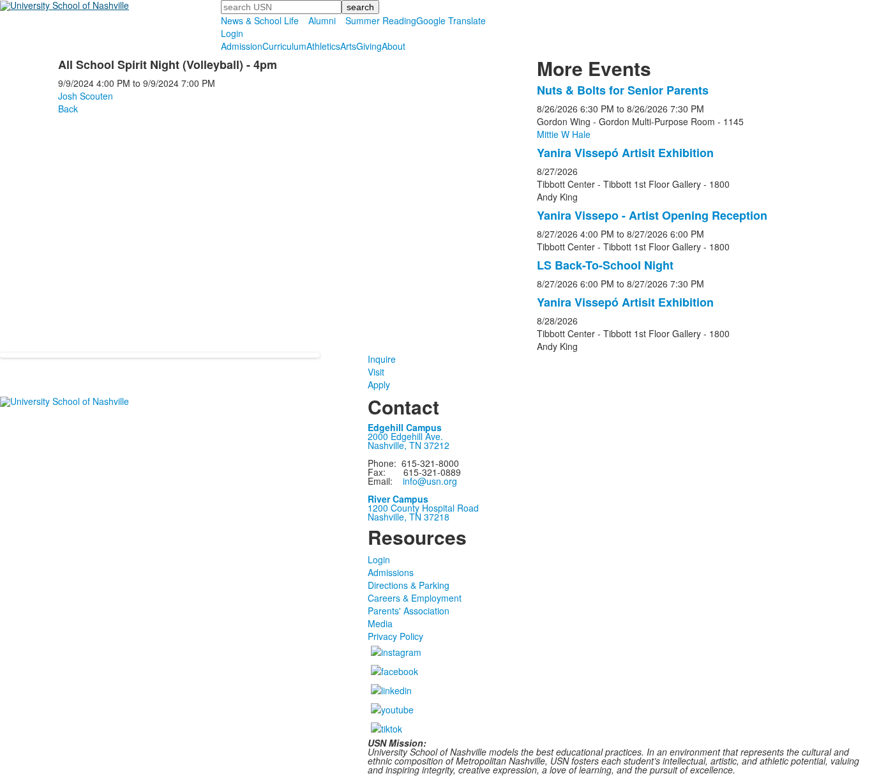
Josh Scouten (85, 95)
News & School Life (260, 20)
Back (68, 108)
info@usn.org (430, 481)
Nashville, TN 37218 (408, 516)
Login (232, 33)
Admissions (391, 572)
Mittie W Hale (563, 134)
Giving (369, 46)
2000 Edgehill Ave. (405, 436)
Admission (241, 46)
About (393, 46)
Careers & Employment (415, 597)
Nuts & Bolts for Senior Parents (623, 90)
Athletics (323, 46)
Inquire (382, 359)
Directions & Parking (408, 585)
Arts (348, 46)
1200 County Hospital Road (423, 507)
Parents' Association (408, 610)
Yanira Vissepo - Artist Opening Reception (652, 215)
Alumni (322, 20)
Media (380, 623)
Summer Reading (380, 20)
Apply (379, 384)
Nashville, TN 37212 (408, 445)
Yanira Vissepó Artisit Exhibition (625, 152)
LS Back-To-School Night (605, 265)
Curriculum (284, 46)
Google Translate (451, 20)
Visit (376, 371)
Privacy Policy (395, 636)
